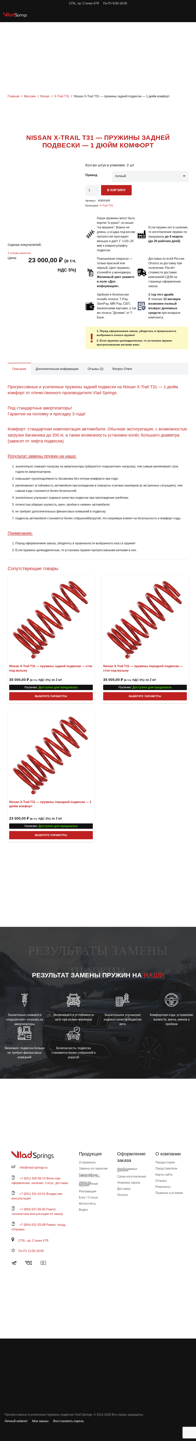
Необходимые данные (127, 1169)
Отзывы (161, 1180)
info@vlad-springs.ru (34, 1167)
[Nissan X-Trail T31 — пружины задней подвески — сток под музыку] (51, 618)
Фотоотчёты (87, 1203)
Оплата (122, 1194)
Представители (166, 1168)
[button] (167, 14)
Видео (83, 1209)
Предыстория (165, 1162)
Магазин (30, 96)
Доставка (123, 1188)
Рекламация (87, 1191)
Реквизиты (163, 1186)
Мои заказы (40, 1421)
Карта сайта (163, 1174)
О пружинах (87, 1162)
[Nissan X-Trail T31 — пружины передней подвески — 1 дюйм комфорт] (51, 753)
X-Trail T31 (61, 96)
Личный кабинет (16, 1421)
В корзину (116, 190)
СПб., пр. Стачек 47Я (33, 1240)
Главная (14, 96)
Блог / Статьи (88, 1197)
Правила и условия (169, 1193)
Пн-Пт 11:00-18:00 (31, 1251)
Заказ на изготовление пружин (88, 1184)
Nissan (45, 96)
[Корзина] (176, 14)
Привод (91, 175)
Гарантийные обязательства (89, 1175)
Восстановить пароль (68, 1421)
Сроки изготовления (131, 1176)
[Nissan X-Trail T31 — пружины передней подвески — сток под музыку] (145, 618)
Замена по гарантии (93, 1168)
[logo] (15, 14)
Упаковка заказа (128, 1182)
